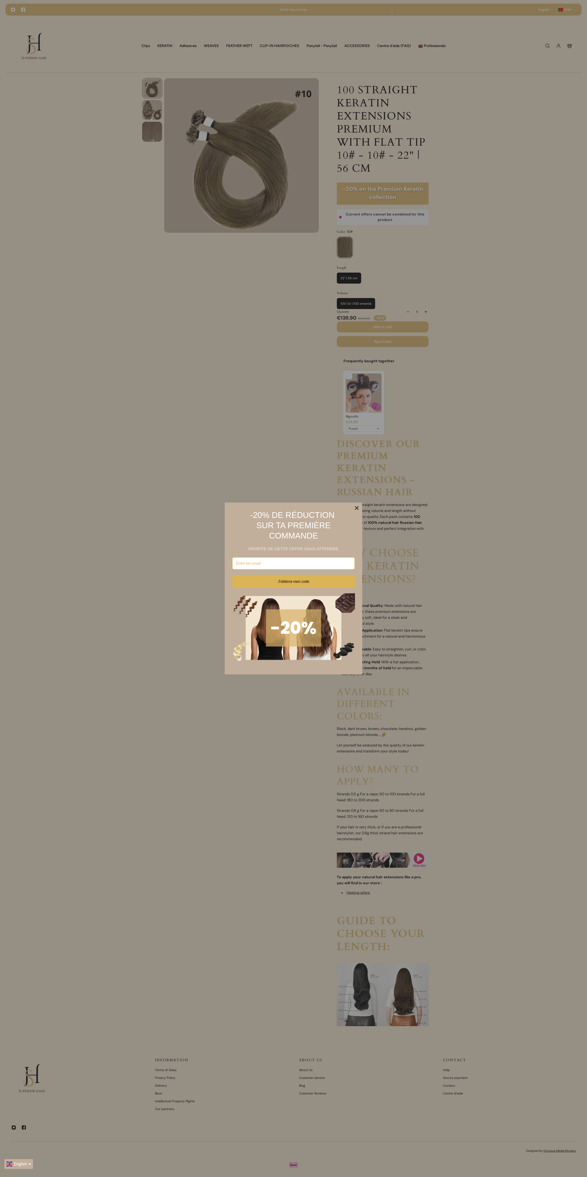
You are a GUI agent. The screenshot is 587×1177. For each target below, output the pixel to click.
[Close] (356, 508)
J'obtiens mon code (293, 581)
